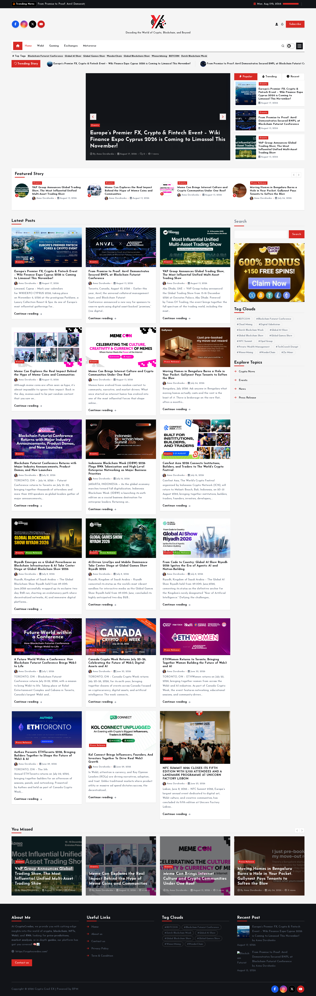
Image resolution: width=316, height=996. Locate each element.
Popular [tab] (247, 76)
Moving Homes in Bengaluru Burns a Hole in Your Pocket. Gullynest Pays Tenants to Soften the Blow (200, 190)
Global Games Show (94, 56)
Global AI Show (73, 56)
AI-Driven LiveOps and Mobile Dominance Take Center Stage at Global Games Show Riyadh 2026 (117, 566)
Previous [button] (93, 117)
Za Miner (288, 352)
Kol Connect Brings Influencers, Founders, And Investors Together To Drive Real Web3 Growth (120, 758)
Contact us (22, 962)
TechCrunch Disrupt (288, 346)
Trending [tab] (271, 76)
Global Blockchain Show (137, 56)
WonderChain (114, 56)
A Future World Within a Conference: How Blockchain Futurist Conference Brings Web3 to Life (45, 663)
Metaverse (89, 46)
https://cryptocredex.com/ (31, 951)
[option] (158, 116)
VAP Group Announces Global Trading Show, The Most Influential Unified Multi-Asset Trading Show (193, 275)
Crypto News (247, 371)
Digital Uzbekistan (270, 324)
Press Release (186, 183)
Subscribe (295, 24)
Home (28, 46)
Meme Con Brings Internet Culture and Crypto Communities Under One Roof (46, 879)
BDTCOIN (174, 56)
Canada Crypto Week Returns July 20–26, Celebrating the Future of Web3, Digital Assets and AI (117, 663)
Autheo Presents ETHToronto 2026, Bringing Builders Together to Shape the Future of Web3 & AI (45, 756)
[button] (293, 174)
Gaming (54, 46)
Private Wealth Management (254, 346)
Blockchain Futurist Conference (45, 56)
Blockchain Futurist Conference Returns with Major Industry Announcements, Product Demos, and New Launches (275, 190)
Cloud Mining (245, 324)
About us (96, 934)
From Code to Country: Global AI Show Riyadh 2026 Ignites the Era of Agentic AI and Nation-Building (195, 566)
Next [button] (223, 117)
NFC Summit (245, 341)
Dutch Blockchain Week (194, 56)
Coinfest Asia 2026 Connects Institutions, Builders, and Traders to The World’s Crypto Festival (193, 467)
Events (95, 132)
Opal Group (266, 341)
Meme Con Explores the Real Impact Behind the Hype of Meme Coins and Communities (56, 190)
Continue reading (27, 313)
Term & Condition (102, 956)
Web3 (40, 46)
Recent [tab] (295, 76)
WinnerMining (159, 56)
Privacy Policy (99, 948)
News (242, 389)
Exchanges (71, 46)
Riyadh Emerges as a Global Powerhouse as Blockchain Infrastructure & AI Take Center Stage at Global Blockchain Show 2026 (45, 566)
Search (240, 222)
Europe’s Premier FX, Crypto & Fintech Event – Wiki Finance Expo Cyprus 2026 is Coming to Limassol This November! (121, 63)
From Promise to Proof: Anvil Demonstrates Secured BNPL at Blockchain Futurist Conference (279, 120)
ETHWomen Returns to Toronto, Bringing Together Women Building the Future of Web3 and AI (195, 663)
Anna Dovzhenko (105, 154)
